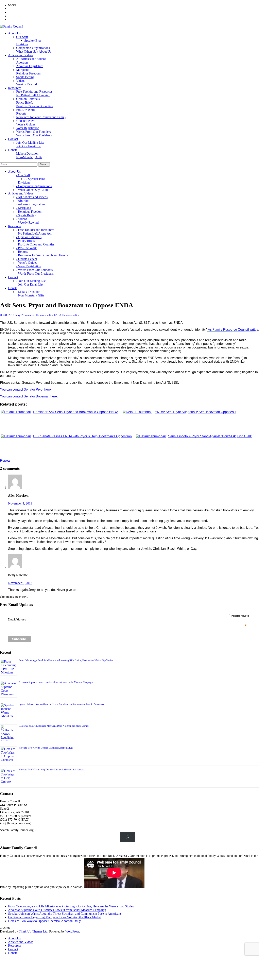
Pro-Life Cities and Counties (34, 106)
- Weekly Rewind (27, 222)
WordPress (72, 931)
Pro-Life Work (25, 110)
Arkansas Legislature (29, 66)
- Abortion (22, 200)
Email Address (127, 619)
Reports (21, 113)
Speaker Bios (32, 40)
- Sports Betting (26, 215)
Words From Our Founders (33, 131)
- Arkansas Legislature (30, 204)
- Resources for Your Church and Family (42, 255)
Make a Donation (27, 153)
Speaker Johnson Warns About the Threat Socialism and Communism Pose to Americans (61, 704)
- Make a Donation (28, 291)
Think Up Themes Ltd (33, 931)
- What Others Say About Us (34, 189)
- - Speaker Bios (34, 179)
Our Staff (22, 37)
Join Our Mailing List (30, 142)
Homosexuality (44, 315)
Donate (12, 953)
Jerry (17, 315)
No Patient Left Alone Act (33, 95)
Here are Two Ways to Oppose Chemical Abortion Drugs (46, 747)
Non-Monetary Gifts (29, 157)
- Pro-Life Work (26, 248)
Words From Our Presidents (34, 135)
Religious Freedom (28, 73)
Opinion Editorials (28, 99)
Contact (13, 949)
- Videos (21, 219)
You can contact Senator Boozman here (28, 396)
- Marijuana (23, 208)
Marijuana (22, 69)
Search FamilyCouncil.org (17, 830)
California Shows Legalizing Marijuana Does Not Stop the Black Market (53, 725)
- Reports (22, 251)
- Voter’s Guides (26, 262)
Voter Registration (27, 128)
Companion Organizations (33, 48)
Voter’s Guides (25, 124)
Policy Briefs (24, 102)
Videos (20, 80)
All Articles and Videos (31, 59)
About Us (14, 938)
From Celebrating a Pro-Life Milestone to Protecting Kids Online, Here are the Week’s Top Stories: (66, 660)
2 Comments (28, 315)
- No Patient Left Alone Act (33, 233)
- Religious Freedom (29, 211)
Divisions (22, 44)
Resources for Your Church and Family (41, 117)
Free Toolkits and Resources (34, 91)
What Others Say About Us (33, 51)
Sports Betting (25, 77)
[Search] (127, 837)
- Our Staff (23, 175)
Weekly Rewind (26, 84)
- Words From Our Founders (34, 270)
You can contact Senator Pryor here (25, 389)
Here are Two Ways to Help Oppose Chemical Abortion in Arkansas (51, 769)
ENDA (57, 315)
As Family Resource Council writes (232, 329)
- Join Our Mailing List (31, 281)
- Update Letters (26, 259)
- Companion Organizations (34, 186)
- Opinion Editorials (28, 237)
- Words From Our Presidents (35, 273)
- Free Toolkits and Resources (35, 230)
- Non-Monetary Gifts (30, 295)
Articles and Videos (20, 942)
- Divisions (23, 182)
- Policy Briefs (25, 240)
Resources (14, 945)
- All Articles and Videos (32, 197)
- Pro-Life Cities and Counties (35, 244)
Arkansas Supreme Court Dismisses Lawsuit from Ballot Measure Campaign (56, 682)
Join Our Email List (28, 146)
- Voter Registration (28, 266)
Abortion (22, 62)
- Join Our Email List (29, 284)
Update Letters (25, 120)
